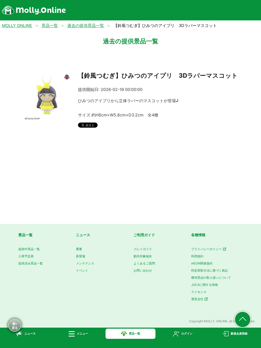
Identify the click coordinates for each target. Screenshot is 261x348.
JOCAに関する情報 (204, 285)
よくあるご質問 (144, 263)
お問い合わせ (143, 270)
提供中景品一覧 (29, 249)
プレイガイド (143, 249)
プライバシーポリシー (207, 249)
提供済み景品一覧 (30, 263)
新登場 (80, 256)
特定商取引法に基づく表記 (209, 270)
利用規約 (197, 256)
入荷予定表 (26, 256)
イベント (82, 270)
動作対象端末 (143, 256)
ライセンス (198, 292)
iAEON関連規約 (202, 263)
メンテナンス (85, 263)
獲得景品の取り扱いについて (211, 277)
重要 (79, 249)
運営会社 (197, 299)
